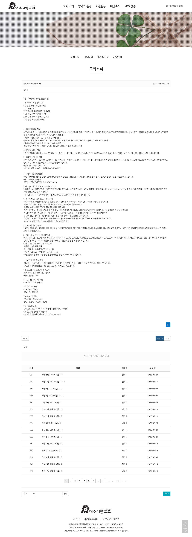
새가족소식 (103, 57)
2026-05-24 (152, 464)
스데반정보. (124, 531)
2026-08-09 (152, 389)
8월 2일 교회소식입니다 (51, 396)
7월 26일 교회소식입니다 (52, 403)
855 (31, 416)
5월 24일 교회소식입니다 (52, 464)
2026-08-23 (152, 375)
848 (31, 464)
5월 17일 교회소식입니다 (52, 471)
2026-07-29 (152, 403)
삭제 (167, 338)
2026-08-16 (152, 382)
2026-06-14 (152, 444)
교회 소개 (68, 6)
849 (31, 457)
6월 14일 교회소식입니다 (52, 444)
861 (31, 375)
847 (31, 471)
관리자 (124, 375)
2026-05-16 (152, 471)
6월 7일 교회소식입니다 (51, 451)
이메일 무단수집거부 (111, 519)
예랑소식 (115, 6)
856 (31, 409)
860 (31, 382)
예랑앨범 (117, 57)
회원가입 (173, 6)
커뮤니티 (88, 57)
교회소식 (74, 57)
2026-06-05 (152, 457)
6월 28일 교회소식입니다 (52, 430)
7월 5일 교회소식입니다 (51, 423)
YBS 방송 (130, 6)
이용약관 (76, 519)
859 (31, 389)
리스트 (25, 338)
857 (31, 403)
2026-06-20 (152, 437)
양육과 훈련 (85, 6)
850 (31, 451)
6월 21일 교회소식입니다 (52, 437)
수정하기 (160, 338)
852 (31, 437)
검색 (65, 494)
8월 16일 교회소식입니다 (52, 382)
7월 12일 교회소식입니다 (52, 416)
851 (31, 444)
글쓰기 (167, 494)
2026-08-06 (152, 396)
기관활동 (101, 6)
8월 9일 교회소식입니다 (51, 389)
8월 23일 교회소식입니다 (52, 375)
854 (31, 423)
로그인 (181, 6)
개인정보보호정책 (91, 519)
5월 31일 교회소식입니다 (52, 457)
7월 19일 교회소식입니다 (52, 409)
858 (31, 396)
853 (31, 430)
